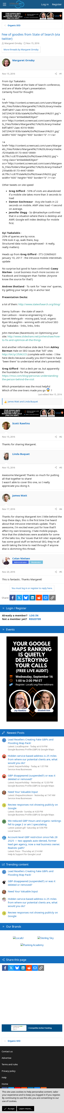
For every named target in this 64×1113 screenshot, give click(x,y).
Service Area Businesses (20, 769)
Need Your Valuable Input (23, 791)
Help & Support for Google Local (24, 854)
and (23, 401)
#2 (60, 436)
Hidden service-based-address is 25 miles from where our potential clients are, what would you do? (32, 759)
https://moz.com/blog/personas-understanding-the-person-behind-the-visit (30, 377)
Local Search (14, 830)
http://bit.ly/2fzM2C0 (14, 354)
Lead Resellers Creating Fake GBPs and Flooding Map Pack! (30, 741)
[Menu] (4, 4)
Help (4, 1077)
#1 (60, 73)
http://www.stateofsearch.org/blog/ (39, 304)
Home (5, 1083)
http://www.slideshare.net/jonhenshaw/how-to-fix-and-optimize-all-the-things (31, 338)
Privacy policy (9, 1071)
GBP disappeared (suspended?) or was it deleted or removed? (31, 777)
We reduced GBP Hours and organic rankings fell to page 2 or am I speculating (34, 822)
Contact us (7, 1051)
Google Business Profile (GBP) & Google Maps (31, 749)
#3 (60, 467)
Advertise (6, 1057)
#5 (60, 571)
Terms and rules (10, 1064)
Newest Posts (15, 733)
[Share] (56, 74)
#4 (60, 509)
